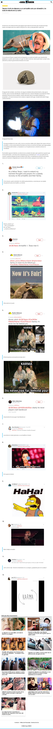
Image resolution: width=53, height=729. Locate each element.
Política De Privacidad (25, 722)
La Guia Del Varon (26, 1)
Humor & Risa (5, 5)
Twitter (38, 154)
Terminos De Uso (35, 722)
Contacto (16, 722)
